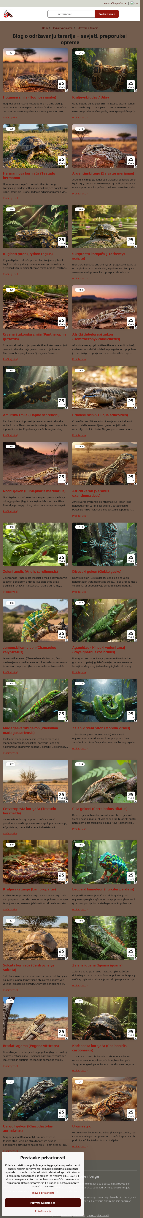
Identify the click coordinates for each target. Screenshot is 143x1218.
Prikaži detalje (43, 1211)
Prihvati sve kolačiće (42, 1202)
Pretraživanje (106, 13)
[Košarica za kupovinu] (126, 14)
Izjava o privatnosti (98, 1215)
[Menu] (135, 14)
